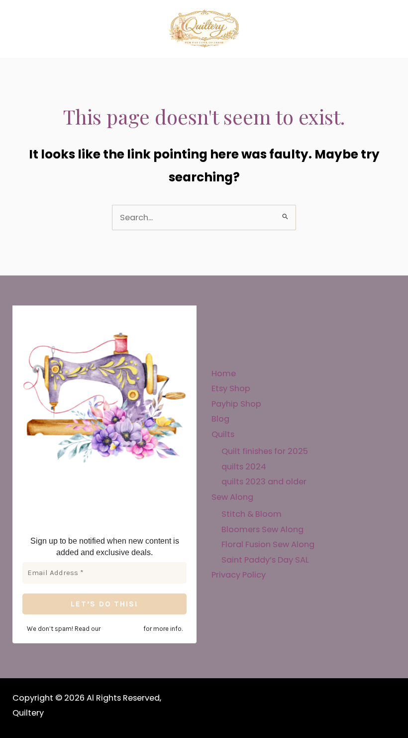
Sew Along (232, 497)
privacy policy (122, 628)
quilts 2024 (243, 466)
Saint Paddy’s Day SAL (265, 560)
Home (223, 373)
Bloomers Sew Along (262, 529)
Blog (220, 419)
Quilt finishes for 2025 (264, 451)
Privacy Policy (238, 575)
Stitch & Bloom (251, 514)
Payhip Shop (236, 404)
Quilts (222, 434)
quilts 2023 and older (263, 481)
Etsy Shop (230, 388)
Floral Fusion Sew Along (267, 544)
